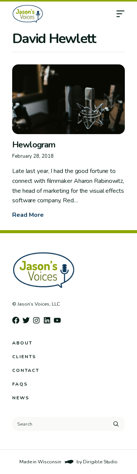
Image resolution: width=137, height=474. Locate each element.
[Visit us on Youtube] (57, 320)
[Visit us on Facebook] (15, 320)
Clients (24, 357)
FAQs (20, 384)
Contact (25, 370)
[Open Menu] (126, 14)
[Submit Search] (116, 423)
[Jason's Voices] (56, 14)
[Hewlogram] (68, 99)
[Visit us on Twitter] (26, 320)
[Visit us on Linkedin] (47, 320)
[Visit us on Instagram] (36, 320)
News (20, 398)
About (22, 343)
